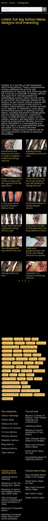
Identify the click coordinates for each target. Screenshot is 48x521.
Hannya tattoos (9, 448)
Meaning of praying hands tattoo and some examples (11, 516)
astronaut (8, 367)
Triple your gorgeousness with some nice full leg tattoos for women (35, 252)
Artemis (18, 363)
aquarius (22, 359)
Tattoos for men (9, 423)
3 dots (19, 339)
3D (27, 339)
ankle (37, 355)
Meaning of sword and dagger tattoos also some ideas (11, 491)
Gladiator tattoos (10, 440)
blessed (39, 394)
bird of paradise (11, 386)
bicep (21, 378)
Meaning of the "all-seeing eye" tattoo (11, 484)
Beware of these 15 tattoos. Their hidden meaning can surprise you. (35, 418)
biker (38, 378)
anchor (7, 351)
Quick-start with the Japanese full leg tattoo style (11, 228)
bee (22, 374)
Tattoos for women (11, 428)
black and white (30, 390)
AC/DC (19, 343)
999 (35, 339)
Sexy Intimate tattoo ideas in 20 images (35, 439)
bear (13, 374)
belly (30, 374)
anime (18, 355)
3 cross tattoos (9, 432)
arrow (6, 363)
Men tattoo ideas (34, 493)
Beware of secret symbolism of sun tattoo (34, 432)
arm (42, 359)
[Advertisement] (24, 57)
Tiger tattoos (8, 452)
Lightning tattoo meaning (9, 478)
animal (7, 355)
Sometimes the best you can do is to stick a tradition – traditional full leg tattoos (11, 156)
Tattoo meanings (9, 415)
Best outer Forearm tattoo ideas (35, 445)
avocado (33, 367)
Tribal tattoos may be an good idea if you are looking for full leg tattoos (35, 182)
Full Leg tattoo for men (10, 274)
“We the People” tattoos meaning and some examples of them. (11, 500)
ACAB (31, 343)
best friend (9, 378)
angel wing (30, 351)
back (16, 371)
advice (41, 343)
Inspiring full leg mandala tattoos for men (36, 153)
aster (39, 363)
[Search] (44, 9)
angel (17, 351)
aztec (6, 371)
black (26, 386)
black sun (26, 394)
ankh (27, 355)
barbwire (39, 371)
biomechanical (11, 382)
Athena (21, 367)
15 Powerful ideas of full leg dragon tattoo (36, 205)
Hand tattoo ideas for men (34, 452)
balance (27, 371)
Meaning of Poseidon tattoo (12, 509)
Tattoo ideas (7, 419)
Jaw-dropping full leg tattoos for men (11, 249)
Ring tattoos (7, 444)
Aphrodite (8, 359)
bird (24, 382)
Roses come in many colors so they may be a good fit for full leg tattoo (11, 182)
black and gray (11, 390)
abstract (8, 343)
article (29, 363)
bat (5, 374)
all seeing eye (11, 347)
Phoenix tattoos (9, 436)
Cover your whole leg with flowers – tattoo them (10, 205)
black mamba (10, 394)
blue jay (8, 398)
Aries (33, 359)
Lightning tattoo (33, 426)
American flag (29, 347)
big (30, 378)
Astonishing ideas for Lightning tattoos (36, 458)
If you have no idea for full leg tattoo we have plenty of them (36, 228)
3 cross (7, 339)
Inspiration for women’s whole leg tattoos (35, 275)
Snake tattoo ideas (34, 497)
